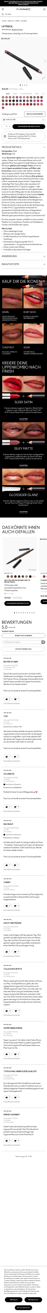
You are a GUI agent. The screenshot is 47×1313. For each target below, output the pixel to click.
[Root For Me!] (10, 100)
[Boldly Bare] (10, 97)
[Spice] (13, 97)
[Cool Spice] (38, 97)
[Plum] (27, 100)
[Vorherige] (5, 577)
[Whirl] (17, 97)
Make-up (11, 21)
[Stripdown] (6, 97)
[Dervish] (20, 97)
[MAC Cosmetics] (23, 9)
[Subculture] (3, 97)
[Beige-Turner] (41, 97)
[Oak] (27, 97)
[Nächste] (35, 577)
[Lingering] (22, 576)
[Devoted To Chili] (44, 576)
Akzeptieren (33, 1300)
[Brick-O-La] (6, 104)
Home (4, 21)
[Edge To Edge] (24, 97)
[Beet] (10, 104)
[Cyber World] (20, 100)
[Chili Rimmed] (27, 104)
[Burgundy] (13, 104)
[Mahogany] (34, 104)
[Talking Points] (38, 100)
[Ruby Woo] (24, 104)
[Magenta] (34, 100)
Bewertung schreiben (23, 635)
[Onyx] (30, 576)
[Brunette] (8, 576)
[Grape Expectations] (17, 100)
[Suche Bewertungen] (43, 642)
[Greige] (3, 100)
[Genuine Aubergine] (15, 576)
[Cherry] (17, 104)
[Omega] (26, 576)
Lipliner (24, 21)
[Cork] (31, 97)
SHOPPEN (23, 419)
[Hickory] (19, 576)
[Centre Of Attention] (31, 104)
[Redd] (3, 107)
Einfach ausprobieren (35, 114)
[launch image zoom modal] (43, 78)
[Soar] (3, 104)
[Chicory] (38, 104)
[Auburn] (20, 104)
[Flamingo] (41, 104)
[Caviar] (13, 100)
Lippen (17, 21)
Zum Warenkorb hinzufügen (29, 126)
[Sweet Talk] (41, 100)
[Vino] (31, 100)
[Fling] (11, 576)
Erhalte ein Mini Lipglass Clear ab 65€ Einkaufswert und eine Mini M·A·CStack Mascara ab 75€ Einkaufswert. (23, 3)
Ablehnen (14, 1300)
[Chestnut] (6, 100)
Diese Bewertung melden (11, 703)
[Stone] (34, 97)
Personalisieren (23, 1308)
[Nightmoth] (24, 100)
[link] (23, 398)
